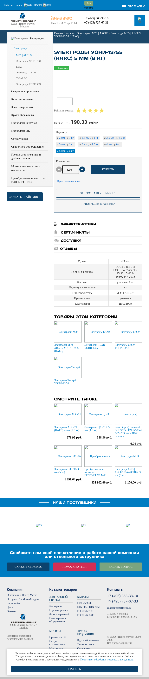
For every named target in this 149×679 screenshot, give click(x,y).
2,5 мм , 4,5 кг (114, 137)
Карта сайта (13, 603)
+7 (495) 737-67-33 (96, 22)
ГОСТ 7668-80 (85, 615)
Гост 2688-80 (84, 603)
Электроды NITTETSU (28, 60)
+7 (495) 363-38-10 (96, 18)
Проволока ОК (20, 130)
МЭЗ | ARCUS (24, 55)
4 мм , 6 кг (112, 144)
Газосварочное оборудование (57, 620)
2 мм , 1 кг (65, 137)
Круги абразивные (23, 114)
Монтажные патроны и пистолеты (25, 168)
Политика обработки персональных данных (20, 637)
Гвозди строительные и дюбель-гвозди (26, 156)
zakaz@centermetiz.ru (119, 607)
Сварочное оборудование (27, 146)
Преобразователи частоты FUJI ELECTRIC (28, 180)
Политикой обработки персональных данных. (107, 659)
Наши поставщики (74, 502)
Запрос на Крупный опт (98, 193)
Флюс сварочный (22, 107)
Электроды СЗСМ (26, 72)
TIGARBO (21, 78)
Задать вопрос (121, 566)
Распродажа (37, 38)
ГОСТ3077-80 (85, 611)
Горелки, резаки (58, 610)
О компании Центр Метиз (22, 595)
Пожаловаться (74, 566)
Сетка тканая (19, 138)
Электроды (21, 48)
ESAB (19, 66)
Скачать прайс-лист (25, 196)
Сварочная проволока (25, 91)
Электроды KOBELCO (28, 84)
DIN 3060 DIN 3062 (88, 607)
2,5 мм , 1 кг (89, 137)
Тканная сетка (85, 644)
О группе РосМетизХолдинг (23, 599)
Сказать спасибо (28, 566)
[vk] (9, 645)
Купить (108, 169)
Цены (10, 607)
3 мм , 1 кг (65, 144)
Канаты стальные (22, 99)
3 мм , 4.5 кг (89, 144)
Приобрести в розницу (98, 203)
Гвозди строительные (57, 643)
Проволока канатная (24, 122)
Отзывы (11, 611)
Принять (74, 669)
